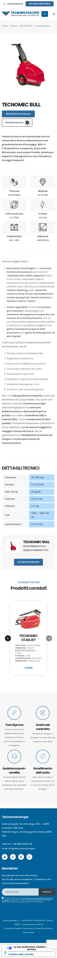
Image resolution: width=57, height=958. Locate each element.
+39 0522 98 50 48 (14, 4)
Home (4, 26)
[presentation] (8, 638)
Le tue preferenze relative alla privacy (31, 948)
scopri (29, 667)
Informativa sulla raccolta (19, 954)
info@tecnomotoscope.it (22, 848)
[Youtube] (5, 857)
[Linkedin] (13, 857)
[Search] (54, 14)
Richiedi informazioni (18, 113)
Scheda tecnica (14, 122)
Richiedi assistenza (39, 3)
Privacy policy (28, 928)
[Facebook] (21, 857)
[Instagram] (29, 857)
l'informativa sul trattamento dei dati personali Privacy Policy (27, 899)
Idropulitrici (26, 26)
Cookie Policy (40, 928)
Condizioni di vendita (12, 928)
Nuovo (13, 26)
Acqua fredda (43, 26)
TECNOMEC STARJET (28, 637)
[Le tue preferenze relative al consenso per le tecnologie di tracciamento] (5, 953)
